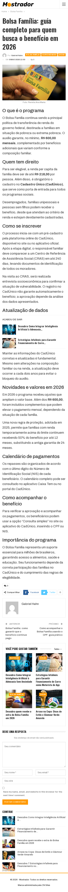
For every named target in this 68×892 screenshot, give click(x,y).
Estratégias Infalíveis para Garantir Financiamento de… (36, 830)
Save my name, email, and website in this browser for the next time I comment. (32, 793)
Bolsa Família (33, 55)
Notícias (14, 658)
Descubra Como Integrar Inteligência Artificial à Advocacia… (38, 327)
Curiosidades (49, 55)
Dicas (62, 55)
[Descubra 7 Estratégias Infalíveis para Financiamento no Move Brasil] (8, 866)
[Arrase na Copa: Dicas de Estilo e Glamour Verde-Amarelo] (49, 699)
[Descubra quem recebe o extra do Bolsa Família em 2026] (19, 699)
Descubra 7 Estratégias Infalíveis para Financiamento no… (37, 864)
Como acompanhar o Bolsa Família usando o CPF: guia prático (49, 631)
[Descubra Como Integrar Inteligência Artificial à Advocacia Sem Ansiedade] (9, 330)
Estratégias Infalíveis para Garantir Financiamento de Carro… (37, 341)
